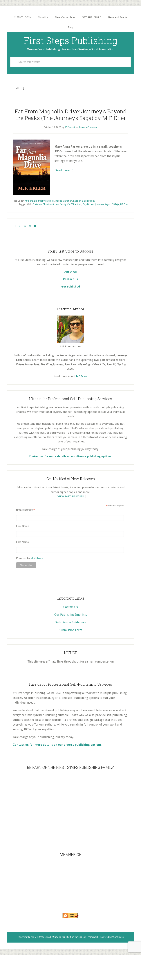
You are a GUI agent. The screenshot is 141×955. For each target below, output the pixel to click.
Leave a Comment (88, 127)
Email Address (25, 509)
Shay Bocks (59, 937)
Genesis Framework (88, 937)
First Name (22, 525)
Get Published (70, 286)
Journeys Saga (102, 204)
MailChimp (37, 558)
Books (58, 201)
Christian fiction (51, 204)
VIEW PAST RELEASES (70, 496)
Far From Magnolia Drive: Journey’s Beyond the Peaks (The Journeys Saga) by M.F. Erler (70, 114)
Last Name (22, 541)
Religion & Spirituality (84, 201)
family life (65, 204)
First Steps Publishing (71, 40)
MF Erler (124, 204)
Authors (29, 201)
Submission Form (70, 630)
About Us (70, 271)
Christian (67, 201)
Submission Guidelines (70, 622)
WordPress (118, 937)
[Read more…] (64, 170)
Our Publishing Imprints (70, 614)
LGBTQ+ (115, 204)
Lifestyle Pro (43, 937)
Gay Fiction (88, 204)
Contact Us (70, 279)
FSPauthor (76, 204)
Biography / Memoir (44, 201)
